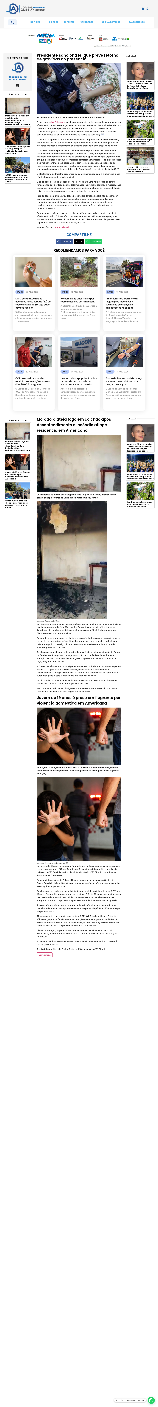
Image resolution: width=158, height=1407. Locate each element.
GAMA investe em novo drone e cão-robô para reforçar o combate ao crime (16, 178)
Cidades (53, 22)
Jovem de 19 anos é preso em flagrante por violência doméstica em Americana (17, 150)
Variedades (87, 22)
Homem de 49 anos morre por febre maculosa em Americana (77, 300)
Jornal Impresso (111, 22)
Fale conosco (137, 22)
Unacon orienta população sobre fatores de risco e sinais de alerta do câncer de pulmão (78, 381)
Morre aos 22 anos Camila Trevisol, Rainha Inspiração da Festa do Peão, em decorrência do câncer (139, 85)
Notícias (35, 22)
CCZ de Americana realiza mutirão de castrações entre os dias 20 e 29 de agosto (33, 381)
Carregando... (45, 955)
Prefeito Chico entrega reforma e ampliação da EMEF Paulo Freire (138, 169)
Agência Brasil (61, 227)
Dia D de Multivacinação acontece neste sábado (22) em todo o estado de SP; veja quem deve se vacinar (33, 303)
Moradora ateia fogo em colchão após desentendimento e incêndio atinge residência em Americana (17, 120)
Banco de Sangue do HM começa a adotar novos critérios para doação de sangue (124, 381)
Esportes (69, 22)
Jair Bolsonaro (57, 122)
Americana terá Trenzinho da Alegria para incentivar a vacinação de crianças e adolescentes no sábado (122, 303)
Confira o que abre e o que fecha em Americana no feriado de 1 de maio (139, 141)
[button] (64, 241)
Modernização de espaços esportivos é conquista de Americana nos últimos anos (140, 113)
